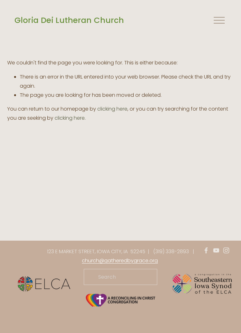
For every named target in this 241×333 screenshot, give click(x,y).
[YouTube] (216, 250)
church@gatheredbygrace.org (120, 260)
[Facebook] (206, 250)
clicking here (112, 108)
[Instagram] (226, 250)
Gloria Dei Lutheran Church (69, 20)
